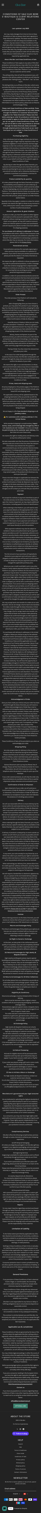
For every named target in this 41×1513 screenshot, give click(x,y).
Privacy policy (20, 1459)
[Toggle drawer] (3, 5)
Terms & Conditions (20, 1450)
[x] (17, 1429)
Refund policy (20, 1463)
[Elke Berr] (20, 5)
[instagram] (20, 1429)
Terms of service (20, 1469)
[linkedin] (23, 1429)
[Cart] (38, 5)
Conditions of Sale (20, 1456)
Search (20, 1444)
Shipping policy (20, 1466)
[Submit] (34, 1488)
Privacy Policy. (26, 242)
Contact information (20, 1472)
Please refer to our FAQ (18, 909)
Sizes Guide (20, 1453)
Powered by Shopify (20, 1508)
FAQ (20, 1447)
